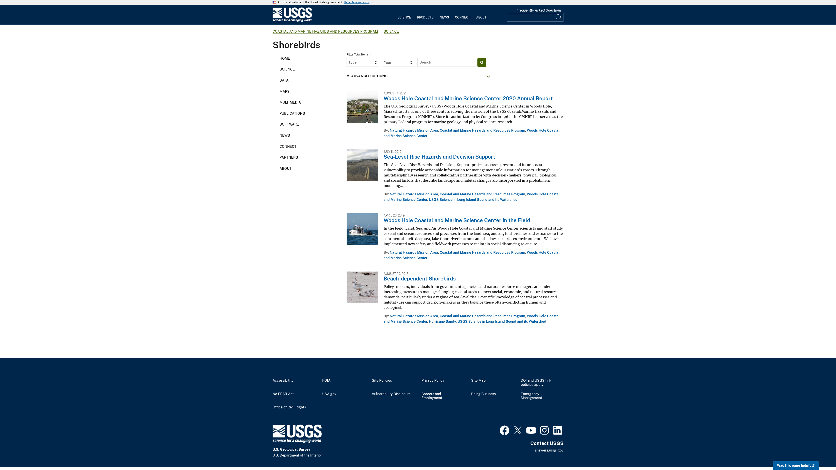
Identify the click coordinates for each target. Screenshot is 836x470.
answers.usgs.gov (549, 450)
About (481, 17)
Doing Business (483, 394)
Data (284, 80)
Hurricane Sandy (442, 321)
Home (285, 58)
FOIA (326, 381)
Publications (292, 113)
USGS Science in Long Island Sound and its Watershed (473, 200)
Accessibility (283, 381)
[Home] (292, 21)
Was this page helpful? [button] (796, 465)
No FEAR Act (283, 394)
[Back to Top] (820, 454)
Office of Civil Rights (289, 407)
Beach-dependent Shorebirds (420, 278)
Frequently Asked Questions (539, 10)
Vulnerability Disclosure (391, 394)
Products (425, 17)
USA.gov (329, 394)
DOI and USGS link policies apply (536, 383)
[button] (418, 76)
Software (289, 124)
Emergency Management (531, 396)
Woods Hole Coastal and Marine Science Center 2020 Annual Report (468, 98)
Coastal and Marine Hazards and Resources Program (325, 31)
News (444, 17)
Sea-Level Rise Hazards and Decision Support (439, 157)
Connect (462, 17)
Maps (285, 91)
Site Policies (382, 381)
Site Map (478, 381)
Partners (289, 157)
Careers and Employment (431, 396)
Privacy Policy (432, 381)
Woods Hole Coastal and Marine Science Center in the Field (457, 220)
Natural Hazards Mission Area (414, 130)
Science (404, 17)
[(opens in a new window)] (504, 430)
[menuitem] (404, 14)
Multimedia (290, 102)
